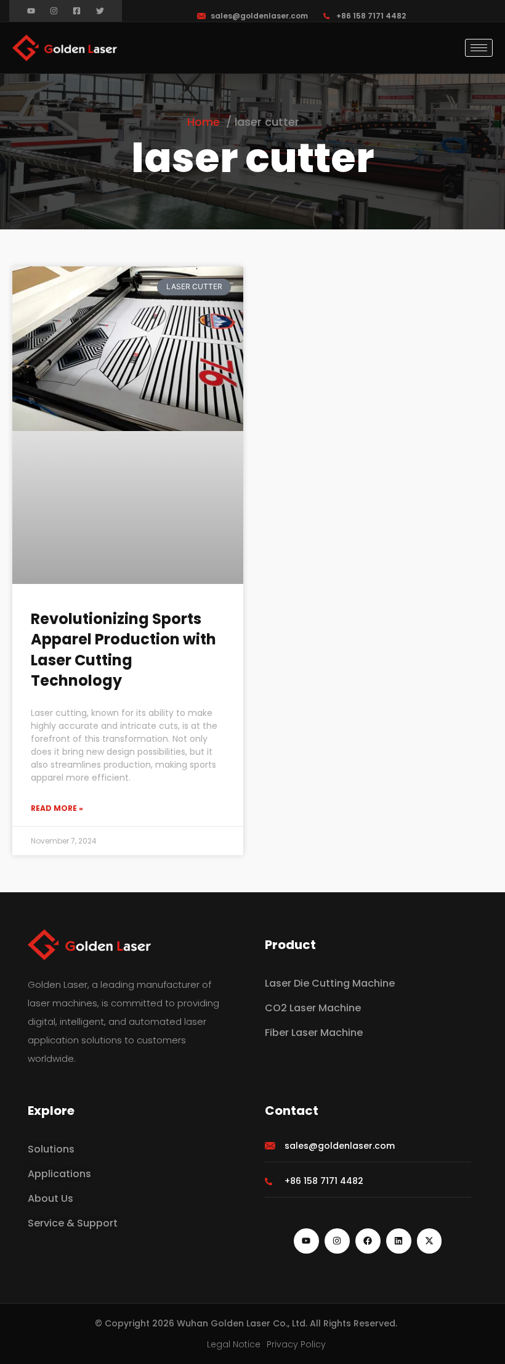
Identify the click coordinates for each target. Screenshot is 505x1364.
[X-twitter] (429, 1241)
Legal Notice (234, 1344)
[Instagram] (53, 10)
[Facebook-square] (76, 10)
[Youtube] (31, 10)
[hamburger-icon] (479, 48)
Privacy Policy (296, 1344)
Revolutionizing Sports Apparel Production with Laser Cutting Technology (123, 650)
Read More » (57, 808)
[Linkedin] (398, 1241)
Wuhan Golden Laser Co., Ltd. (242, 1323)
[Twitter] (100, 10)
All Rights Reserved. (353, 1323)
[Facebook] (368, 1241)
